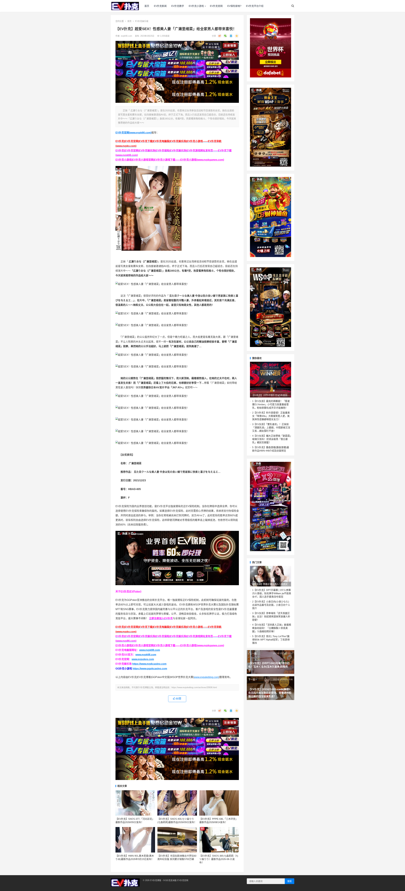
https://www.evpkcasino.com (149, 663)
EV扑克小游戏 (196, 6)
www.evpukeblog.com (206, 677)
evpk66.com (127, 36)
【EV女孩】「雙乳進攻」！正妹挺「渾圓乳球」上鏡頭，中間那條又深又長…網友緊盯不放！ (271, 427)
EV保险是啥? (234, 6)
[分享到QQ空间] (236, 36)
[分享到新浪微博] (219, 36)
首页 (146, 6)
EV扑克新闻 (160, 6)
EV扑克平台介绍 (254, 6)
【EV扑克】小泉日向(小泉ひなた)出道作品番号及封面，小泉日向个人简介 (271, 605)
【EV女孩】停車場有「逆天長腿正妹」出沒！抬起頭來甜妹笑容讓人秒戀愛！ (271, 616)
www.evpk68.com (145, 654)
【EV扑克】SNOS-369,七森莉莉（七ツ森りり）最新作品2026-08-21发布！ (218, 859)
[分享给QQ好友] (231, 36)
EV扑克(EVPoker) (131, 591)
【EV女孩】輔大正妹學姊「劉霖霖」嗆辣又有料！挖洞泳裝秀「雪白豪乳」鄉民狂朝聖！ (271, 439)
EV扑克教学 (177, 6)
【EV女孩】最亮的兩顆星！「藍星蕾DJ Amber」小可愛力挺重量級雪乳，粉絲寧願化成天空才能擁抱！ (271, 404)
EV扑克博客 (155, 880)
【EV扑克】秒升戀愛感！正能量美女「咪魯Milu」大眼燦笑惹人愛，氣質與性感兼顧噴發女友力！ (271, 416)
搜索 (289, 881)
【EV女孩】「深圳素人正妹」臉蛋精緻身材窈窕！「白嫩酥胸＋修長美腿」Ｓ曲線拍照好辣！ (271, 628)
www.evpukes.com (143, 659)
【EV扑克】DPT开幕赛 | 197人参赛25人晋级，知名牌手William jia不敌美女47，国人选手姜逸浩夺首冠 (271, 593)
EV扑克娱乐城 (141, 21)
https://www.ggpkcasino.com (150, 668)
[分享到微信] (225, 36)
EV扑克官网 (216, 6)
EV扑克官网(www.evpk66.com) (133, 132)
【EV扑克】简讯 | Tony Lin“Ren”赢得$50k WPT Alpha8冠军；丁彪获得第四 (271, 639)
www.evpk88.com (149, 650)
